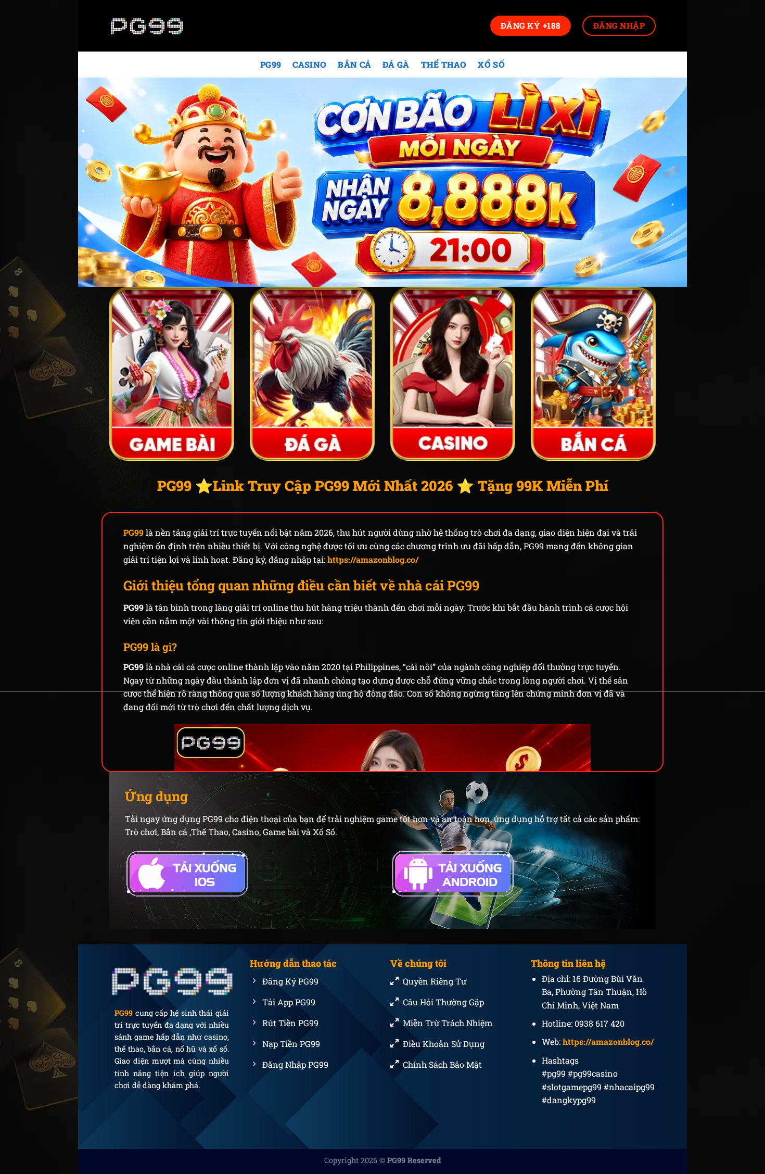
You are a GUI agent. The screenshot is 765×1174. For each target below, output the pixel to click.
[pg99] (161, 26)
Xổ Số (491, 64)
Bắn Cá (354, 64)
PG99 (270, 64)
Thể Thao (444, 64)
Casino (309, 64)
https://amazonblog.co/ (372, 559)
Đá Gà (396, 64)
